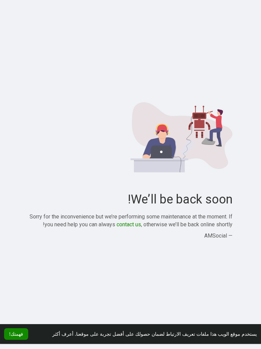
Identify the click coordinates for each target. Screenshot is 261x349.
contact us (129, 224)
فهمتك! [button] (16, 334)
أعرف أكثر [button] (62, 334)
